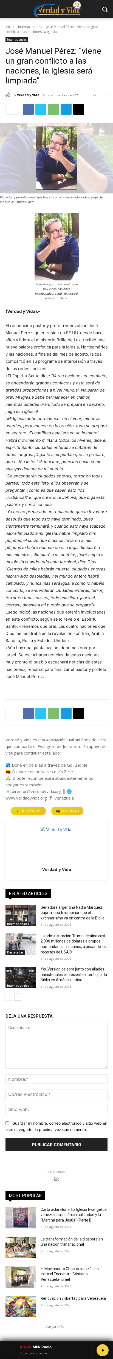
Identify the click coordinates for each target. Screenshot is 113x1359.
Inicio (9, 26)
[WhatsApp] (53, 109)
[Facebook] (28, 109)
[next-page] (17, 997)
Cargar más (55, 1326)
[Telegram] (66, 109)
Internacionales (30, 26)
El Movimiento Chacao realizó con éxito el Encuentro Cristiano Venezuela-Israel (70, 1274)
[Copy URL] (78, 109)
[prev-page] (8, 997)
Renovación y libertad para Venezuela (73, 1298)
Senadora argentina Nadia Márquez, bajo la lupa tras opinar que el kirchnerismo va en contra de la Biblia (72, 912)
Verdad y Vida (28, 95)
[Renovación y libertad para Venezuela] (20, 1306)
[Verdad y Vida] (9, 95)
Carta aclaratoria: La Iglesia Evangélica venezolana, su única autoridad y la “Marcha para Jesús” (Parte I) (74, 1214)
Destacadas (15, 952)
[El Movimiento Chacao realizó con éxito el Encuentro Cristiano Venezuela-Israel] (20, 1277)
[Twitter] (40, 109)
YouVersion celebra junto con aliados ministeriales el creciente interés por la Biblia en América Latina (74, 974)
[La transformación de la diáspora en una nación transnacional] (20, 1247)
